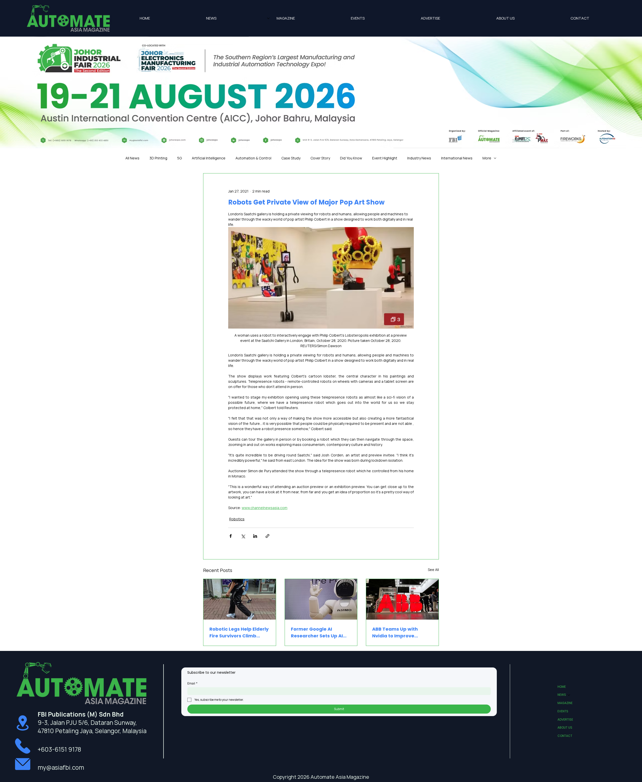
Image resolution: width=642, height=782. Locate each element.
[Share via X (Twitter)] (242, 536)
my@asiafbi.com (61, 767)
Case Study (290, 158)
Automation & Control (253, 158)
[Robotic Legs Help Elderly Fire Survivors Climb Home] (239, 599)
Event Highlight (384, 158)
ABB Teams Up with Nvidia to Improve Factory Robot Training (399, 632)
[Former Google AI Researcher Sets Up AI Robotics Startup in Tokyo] (321, 599)
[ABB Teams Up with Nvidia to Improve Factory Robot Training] (402, 599)
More (487, 158)
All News (132, 158)
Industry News (419, 158)
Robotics (237, 519)
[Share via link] (267, 536)
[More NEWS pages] (268, 18)
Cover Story (320, 158)
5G (179, 158)
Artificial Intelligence (208, 158)
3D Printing (158, 158)
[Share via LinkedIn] (255, 536)
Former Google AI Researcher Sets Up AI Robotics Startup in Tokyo (317, 632)
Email (192, 683)
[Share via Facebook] (230, 536)
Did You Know (351, 158)
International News (456, 158)
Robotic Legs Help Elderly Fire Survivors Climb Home (239, 632)
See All (433, 569)
